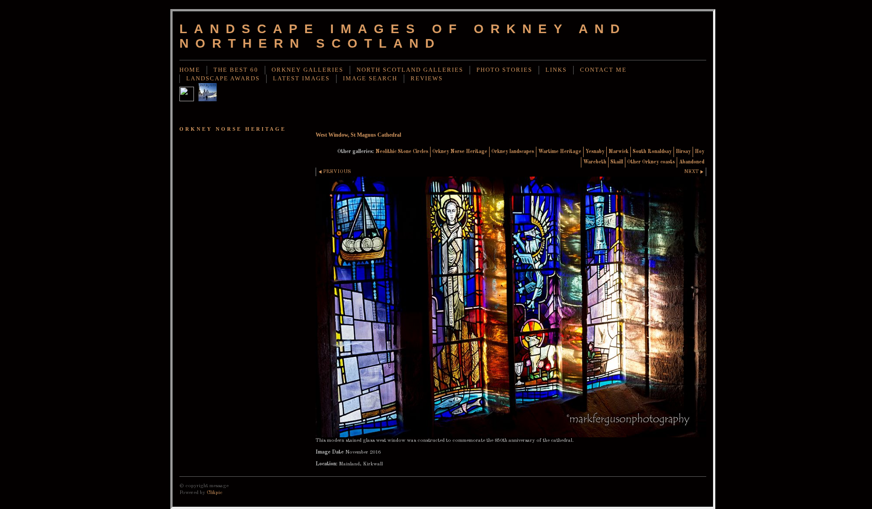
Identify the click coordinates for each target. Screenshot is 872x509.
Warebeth (594, 162)
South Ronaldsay (652, 151)
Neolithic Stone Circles (402, 151)
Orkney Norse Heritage (459, 151)
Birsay (683, 151)
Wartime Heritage (559, 151)
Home (189, 70)
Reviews (427, 78)
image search (370, 78)
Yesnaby (594, 151)
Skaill (616, 162)
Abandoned (691, 162)
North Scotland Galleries (410, 70)
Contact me (603, 70)
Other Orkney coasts (651, 162)
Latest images (301, 78)
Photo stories (504, 70)
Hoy (699, 151)
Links (556, 70)
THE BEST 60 (235, 70)
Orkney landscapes (512, 151)
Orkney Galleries (307, 70)
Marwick (619, 151)
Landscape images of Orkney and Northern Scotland (402, 36)
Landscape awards (223, 78)
